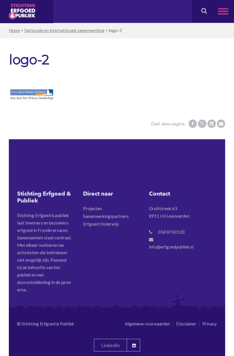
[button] (226, 11)
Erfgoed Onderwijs (101, 223)
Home (14, 30)
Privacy (209, 323)
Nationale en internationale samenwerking (64, 30)
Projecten (92, 208)
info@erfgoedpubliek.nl (171, 246)
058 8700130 (171, 231)
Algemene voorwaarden (147, 323)
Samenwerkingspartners (106, 216)
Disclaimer (186, 323)
